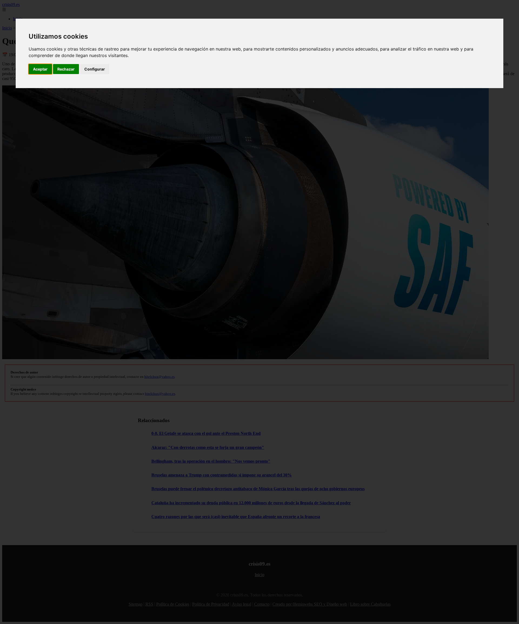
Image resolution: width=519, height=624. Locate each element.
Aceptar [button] (40, 69)
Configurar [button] (94, 69)
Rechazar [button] (66, 69)
